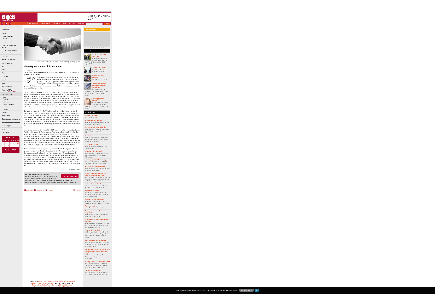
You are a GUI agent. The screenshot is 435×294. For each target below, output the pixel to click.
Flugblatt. (5, 56)
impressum (51, 281)
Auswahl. (5, 112)
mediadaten (71, 281)
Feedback (50, 190)
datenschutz (59, 281)
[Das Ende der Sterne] (95, 48)
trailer (52, 283)
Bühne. (4, 70)
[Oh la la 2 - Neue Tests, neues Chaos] (99, 48)
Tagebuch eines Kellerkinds (94, 199)
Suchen (107, 24)
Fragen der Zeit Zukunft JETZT (12, 37)
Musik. (4, 80)
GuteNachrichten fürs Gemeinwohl (9, 52)
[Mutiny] (92, 48)
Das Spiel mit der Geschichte (95, 166)
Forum (64, 24)
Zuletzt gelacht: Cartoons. (11, 119)
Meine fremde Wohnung (93, 191)
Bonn (39, 285)
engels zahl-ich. (7, 63)
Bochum (34, 285)
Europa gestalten (8, 42)
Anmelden (80, 24)
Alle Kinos (72, 24)
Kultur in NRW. (7, 90)
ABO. (4, 66)
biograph (33, 283)
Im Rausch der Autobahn (93, 184)
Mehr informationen (246, 290)
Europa (5, 107)
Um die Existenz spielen (93, 120)
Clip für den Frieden (99, 67)
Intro (4, 97)
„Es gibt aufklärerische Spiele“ (95, 127)
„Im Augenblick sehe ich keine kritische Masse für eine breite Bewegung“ (97, 251)
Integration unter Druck (93, 230)
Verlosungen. (6, 126)
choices (39, 283)
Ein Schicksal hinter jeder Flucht (99, 55)
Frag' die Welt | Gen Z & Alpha (10, 46)
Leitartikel (6, 99)
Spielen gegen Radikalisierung (95, 160)
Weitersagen (29, 190)
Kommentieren (40, 190)
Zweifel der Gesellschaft (93, 270)
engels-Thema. (7, 94)
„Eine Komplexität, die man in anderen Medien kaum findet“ (95, 174)
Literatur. (5, 76)
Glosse (5, 109)
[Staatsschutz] (101, 48)
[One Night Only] (90, 48)
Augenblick (6, 116)
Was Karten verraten (92, 136)
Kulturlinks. (6, 132)
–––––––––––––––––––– (11, 122)
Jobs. (4, 129)
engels (45, 283)
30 (18, 143)
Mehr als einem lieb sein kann (95, 240)
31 (3, 145)
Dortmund (55, 285)
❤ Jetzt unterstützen (70, 176)
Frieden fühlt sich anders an (98, 76)
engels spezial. (7, 86)
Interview (6, 102)
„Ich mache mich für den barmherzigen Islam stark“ (99, 85)
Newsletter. (6, 30)
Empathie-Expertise (91, 115)
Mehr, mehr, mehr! (91, 206)
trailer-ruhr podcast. (9, 59)
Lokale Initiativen (8, 104)
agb (65, 281)
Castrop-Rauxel (47, 285)
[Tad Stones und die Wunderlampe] (97, 48)
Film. (3, 73)
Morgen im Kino (45, 24)
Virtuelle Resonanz (91, 144)
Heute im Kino (33, 24)
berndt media (42, 281)
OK (257, 290)
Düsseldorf (62, 285)
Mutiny (87, 45)
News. (4, 33)
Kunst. (4, 83)
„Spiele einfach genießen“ (94, 151)
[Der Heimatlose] (104, 48)
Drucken (78, 190)
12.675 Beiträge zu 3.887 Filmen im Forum (11, 150)
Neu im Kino (56, 24)
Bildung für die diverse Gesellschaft (97, 262)
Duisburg (69, 285)
